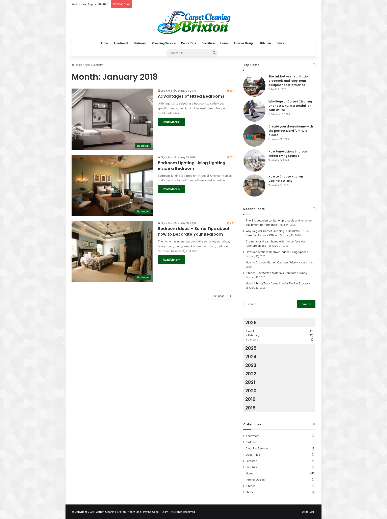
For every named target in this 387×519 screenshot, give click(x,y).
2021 (250, 382)
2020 (251, 390)
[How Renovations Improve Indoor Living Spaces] (254, 160)
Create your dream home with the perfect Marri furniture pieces (290, 130)
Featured (251, 461)
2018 (87, 64)
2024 (251, 356)
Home (104, 43)
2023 (250, 365)
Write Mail (308, 511)
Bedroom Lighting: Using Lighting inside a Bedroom (191, 165)
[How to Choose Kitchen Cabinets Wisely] (254, 185)
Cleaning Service (164, 43)
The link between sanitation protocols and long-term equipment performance (289, 80)
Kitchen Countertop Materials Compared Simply (277, 273)
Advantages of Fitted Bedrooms (191, 96)
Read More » (171, 121)
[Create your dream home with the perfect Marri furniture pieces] (254, 135)
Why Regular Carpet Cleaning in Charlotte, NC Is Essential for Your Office (291, 105)
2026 (251, 322)
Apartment (120, 43)
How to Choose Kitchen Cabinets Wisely (285, 178)
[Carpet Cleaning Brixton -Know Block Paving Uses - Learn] (193, 22)
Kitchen (265, 43)
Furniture (208, 43)
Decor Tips (188, 43)
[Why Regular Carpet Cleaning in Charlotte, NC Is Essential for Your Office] (254, 110)
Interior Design (244, 43)
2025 (251, 348)
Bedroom (140, 43)
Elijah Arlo (166, 90)
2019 (250, 399)
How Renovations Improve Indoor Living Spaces (287, 153)
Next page (218, 296)
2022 (250, 374)
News (280, 43)
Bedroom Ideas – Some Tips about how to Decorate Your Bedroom (194, 231)
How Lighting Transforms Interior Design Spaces (277, 283)
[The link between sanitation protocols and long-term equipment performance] (254, 85)
